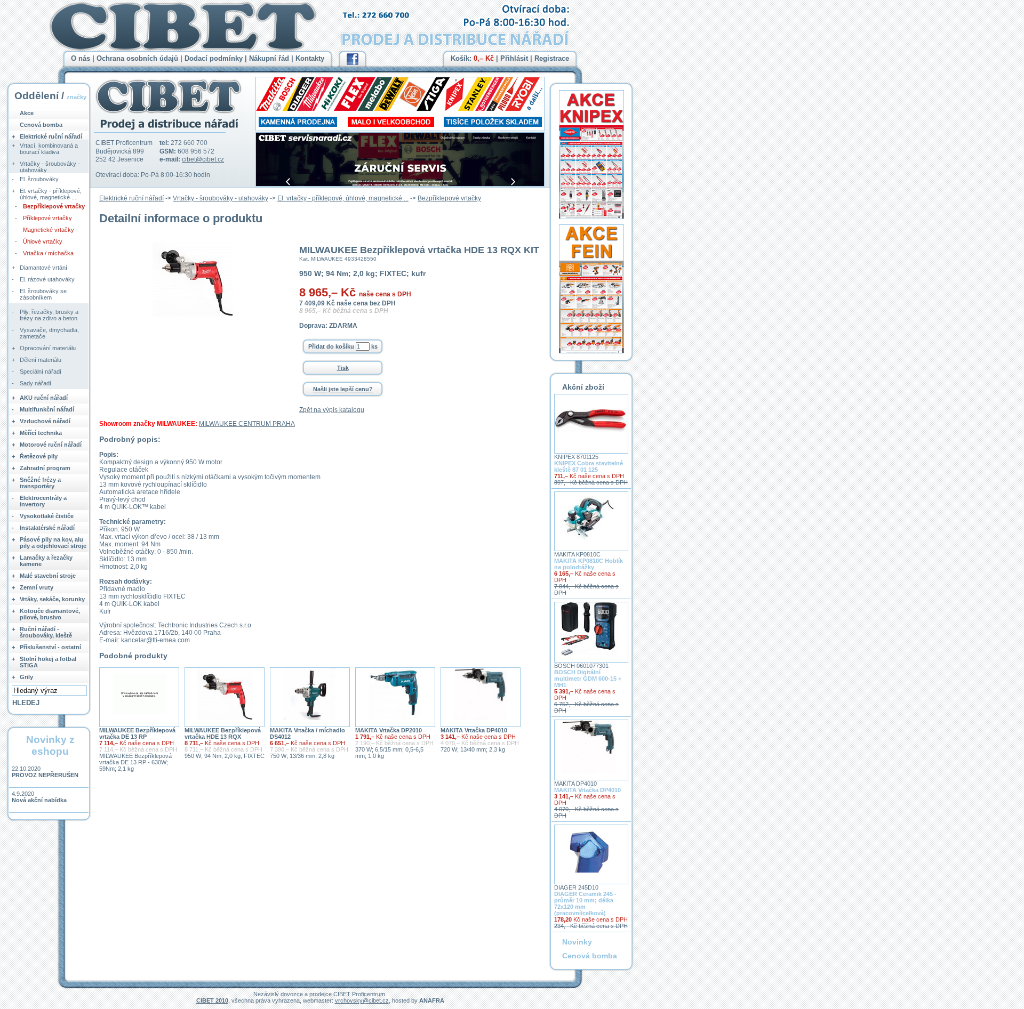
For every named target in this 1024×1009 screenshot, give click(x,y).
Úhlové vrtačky (42, 241)
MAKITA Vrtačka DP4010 (474, 730)
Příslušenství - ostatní (50, 647)
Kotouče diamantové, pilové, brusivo (50, 614)
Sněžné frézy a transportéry (40, 483)
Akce (27, 113)
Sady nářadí (35, 383)
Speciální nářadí (40, 371)
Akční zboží (583, 387)
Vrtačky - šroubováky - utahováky (220, 198)
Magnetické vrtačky (48, 230)
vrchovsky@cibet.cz (362, 1000)
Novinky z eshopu (50, 745)
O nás (80, 58)
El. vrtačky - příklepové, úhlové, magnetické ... (343, 198)
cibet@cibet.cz (203, 159)
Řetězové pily (39, 456)
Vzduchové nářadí (45, 421)
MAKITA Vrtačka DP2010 (388, 730)
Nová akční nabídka (39, 800)
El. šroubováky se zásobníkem (43, 294)
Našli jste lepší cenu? (343, 389)
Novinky (577, 942)
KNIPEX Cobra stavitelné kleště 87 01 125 (588, 466)
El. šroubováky (39, 179)
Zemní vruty (36, 587)
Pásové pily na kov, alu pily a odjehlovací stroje (53, 542)
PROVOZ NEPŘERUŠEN (45, 775)
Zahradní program (45, 468)
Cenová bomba (41, 125)
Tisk (343, 368)
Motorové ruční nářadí (51, 444)
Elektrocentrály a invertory (43, 501)
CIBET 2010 (212, 1000)
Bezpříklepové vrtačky (449, 198)
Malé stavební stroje (48, 575)
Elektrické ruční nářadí (131, 198)
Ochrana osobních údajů (137, 58)
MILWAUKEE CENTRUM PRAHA (247, 423)
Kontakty (309, 58)
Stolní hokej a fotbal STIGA (48, 662)
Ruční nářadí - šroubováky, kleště (46, 632)
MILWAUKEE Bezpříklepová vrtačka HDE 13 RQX (223, 733)
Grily (26, 677)
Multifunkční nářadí (47, 409)
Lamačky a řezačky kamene (46, 560)
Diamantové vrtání (43, 267)
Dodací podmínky (214, 58)
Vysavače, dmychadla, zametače (49, 333)
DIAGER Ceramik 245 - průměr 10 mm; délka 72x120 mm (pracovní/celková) (585, 903)
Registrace (551, 58)
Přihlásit (514, 58)
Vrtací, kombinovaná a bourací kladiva (49, 148)
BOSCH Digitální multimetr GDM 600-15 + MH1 (587, 678)
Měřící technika (41, 433)
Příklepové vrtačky (47, 218)
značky (76, 97)
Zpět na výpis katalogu (331, 410)
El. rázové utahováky (47, 279)
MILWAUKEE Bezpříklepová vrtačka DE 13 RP (137, 733)
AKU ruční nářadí (44, 397)
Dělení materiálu (40, 360)
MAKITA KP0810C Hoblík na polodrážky (588, 564)
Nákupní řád (269, 58)
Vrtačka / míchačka (48, 253)
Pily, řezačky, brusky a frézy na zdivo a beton (49, 315)
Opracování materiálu (48, 348)
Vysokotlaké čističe (47, 516)
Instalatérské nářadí (47, 527)
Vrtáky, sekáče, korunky (52, 599)
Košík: (472, 58)
